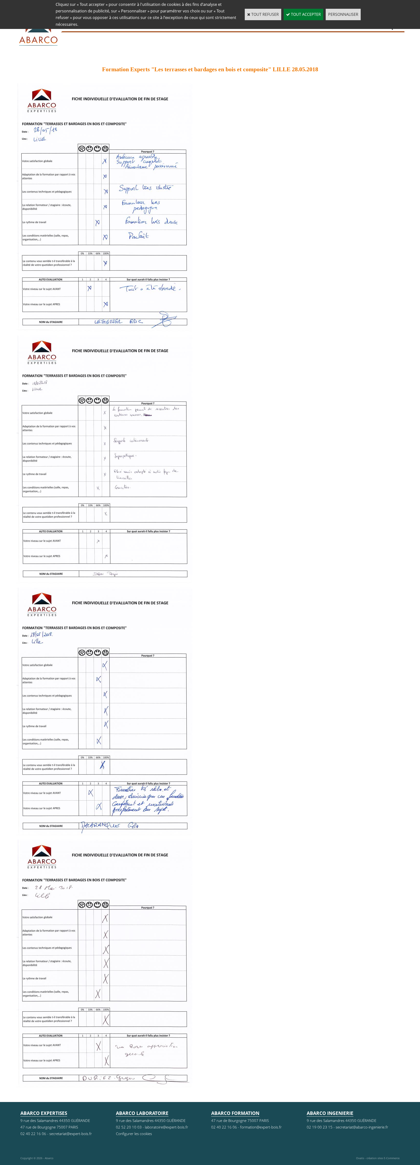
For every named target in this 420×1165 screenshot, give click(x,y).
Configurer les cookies (134, 1133)
